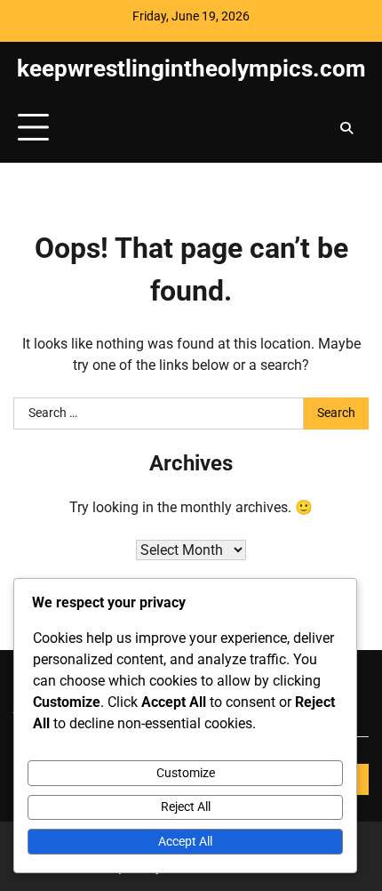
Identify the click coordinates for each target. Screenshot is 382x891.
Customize (185, 773)
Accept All (185, 841)
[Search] (346, 128)
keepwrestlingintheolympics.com (191, 68)
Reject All (186, 806)
